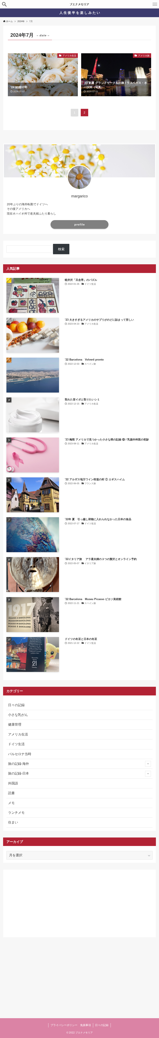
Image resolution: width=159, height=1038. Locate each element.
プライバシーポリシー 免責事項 (71, 1025)
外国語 (13, 783)
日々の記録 (16, 705)
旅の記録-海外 (18, 763)
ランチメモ (16, 812)
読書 (11, 793)
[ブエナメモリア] (79, 4)
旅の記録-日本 (18, 773)
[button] (4, 4)
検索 (61, 249)
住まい (13, 822)
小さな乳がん (18, 715)
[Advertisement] (79, 902)
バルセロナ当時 (19, 754)
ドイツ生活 (16, 744)
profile (79, 224)
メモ (11, 803)
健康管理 (14, 724)
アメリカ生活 (18, 734)
